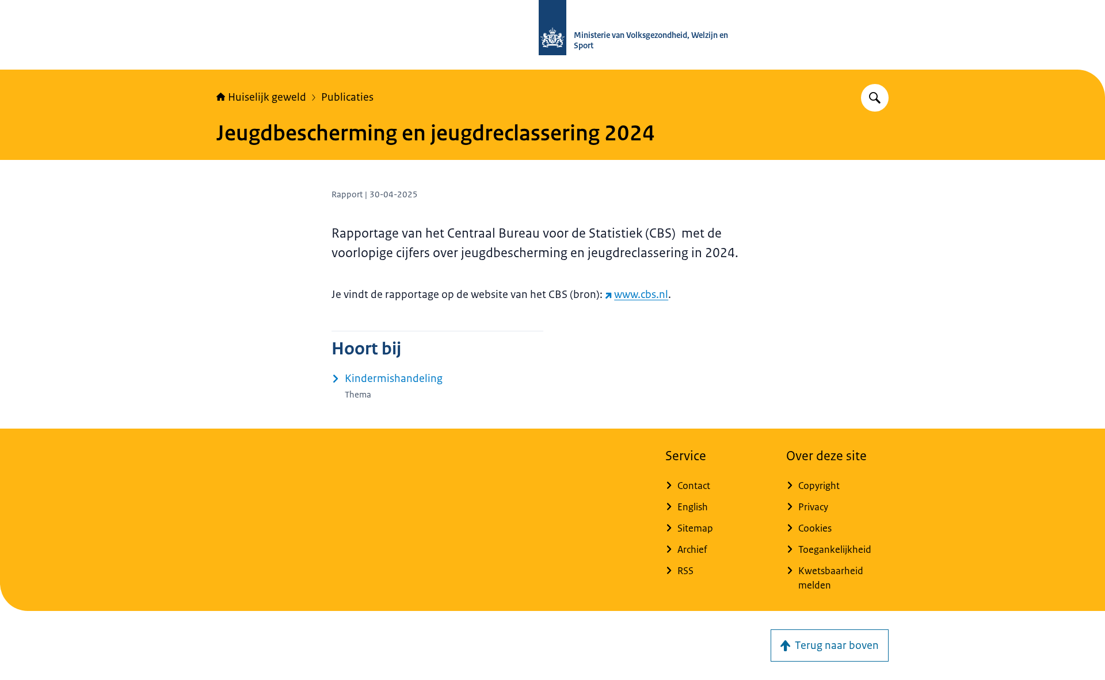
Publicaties (347, 97)
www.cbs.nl (641, 294)
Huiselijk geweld (267, 97)
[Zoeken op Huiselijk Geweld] (875, 98)
